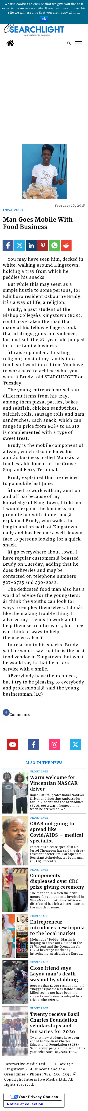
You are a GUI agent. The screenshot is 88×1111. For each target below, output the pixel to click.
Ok (44, 18)
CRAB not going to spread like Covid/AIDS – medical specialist (57, 832)
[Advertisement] (44, 94)
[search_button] (69, 43)
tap (78, 43)
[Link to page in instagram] (54, 744)
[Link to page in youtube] (12, 744)
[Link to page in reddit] (66, 245)
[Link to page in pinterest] (42, 245)
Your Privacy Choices (38, 1097)
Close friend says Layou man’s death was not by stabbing (54, 973)
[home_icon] (10, 43)
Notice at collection (25, 1104)
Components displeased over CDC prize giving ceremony (57, 881)
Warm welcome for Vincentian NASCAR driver (54, 783)
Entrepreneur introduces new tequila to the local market (57, 927)
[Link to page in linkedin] (31, 245)
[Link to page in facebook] (8, 245)
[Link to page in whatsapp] (54, 245)
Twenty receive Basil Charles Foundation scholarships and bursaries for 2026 (55, 1023)
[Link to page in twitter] (19, 245)
